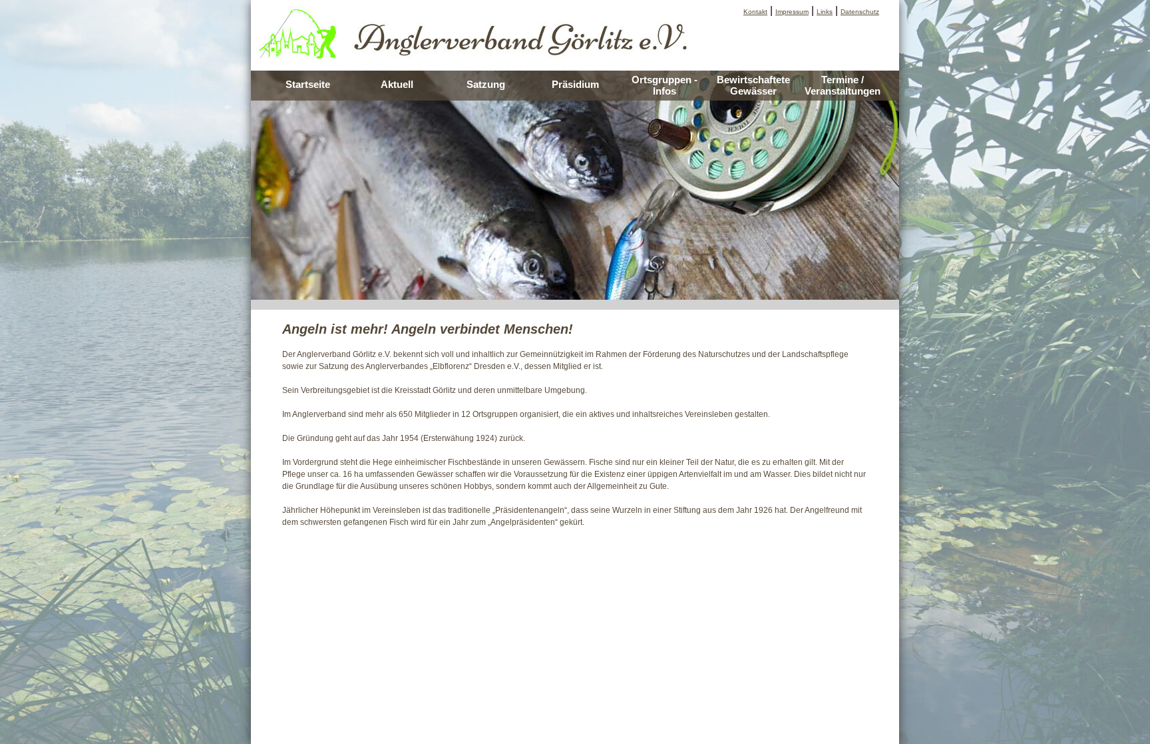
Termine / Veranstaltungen (842, 85)
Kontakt (755, 11)
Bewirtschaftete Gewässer (753, 85)
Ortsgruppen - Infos (664, 85)
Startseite (308, 84)
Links (825, 11)
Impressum (792, 11)
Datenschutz (860, 11)
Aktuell (397, 84)
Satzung (486, 84)
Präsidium (575, 84)
